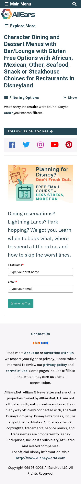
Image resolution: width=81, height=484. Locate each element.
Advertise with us (59, 353)
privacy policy (55, 365)
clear (8, 113)
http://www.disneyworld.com (40, 458)
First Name (16, 265)
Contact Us (40, 334)
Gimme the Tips (20, 303)
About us (31, 353)
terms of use (17, 371)
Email (12, 282)
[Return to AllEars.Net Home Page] (30, 19)
